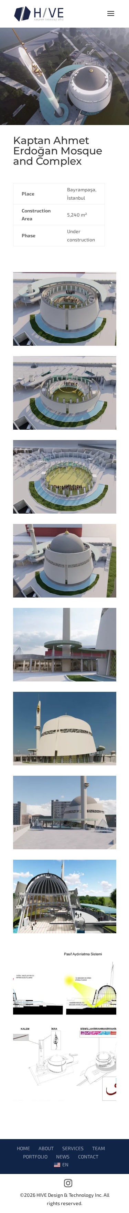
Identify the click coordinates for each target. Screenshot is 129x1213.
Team (98, 1148)
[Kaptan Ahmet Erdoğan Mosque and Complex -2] (64, 681)
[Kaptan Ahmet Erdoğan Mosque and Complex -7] (64, 849)
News (62, 1156)
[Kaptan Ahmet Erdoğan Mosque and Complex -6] (64, 345)
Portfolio (35, 1156)
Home (23, 1148)
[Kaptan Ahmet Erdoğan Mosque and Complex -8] (64, 1101)
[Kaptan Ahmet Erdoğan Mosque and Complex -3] (64, 597)
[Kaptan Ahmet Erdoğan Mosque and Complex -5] (64, 429)
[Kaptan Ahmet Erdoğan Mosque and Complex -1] (64, 765)
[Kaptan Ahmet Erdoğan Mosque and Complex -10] (64, 933)
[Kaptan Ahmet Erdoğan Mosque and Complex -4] (64, 513)
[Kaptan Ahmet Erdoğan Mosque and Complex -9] (64, 1017)
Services (73, 1148)
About (46, 1148)
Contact (88, 1156)
